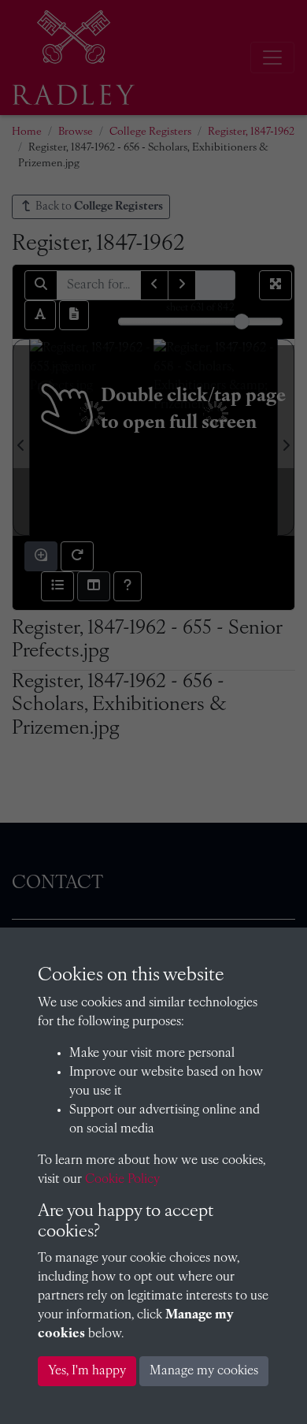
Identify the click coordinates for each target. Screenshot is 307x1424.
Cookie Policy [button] (122, 1179)
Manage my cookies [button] (204, 1371)
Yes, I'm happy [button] (87, 1371)
